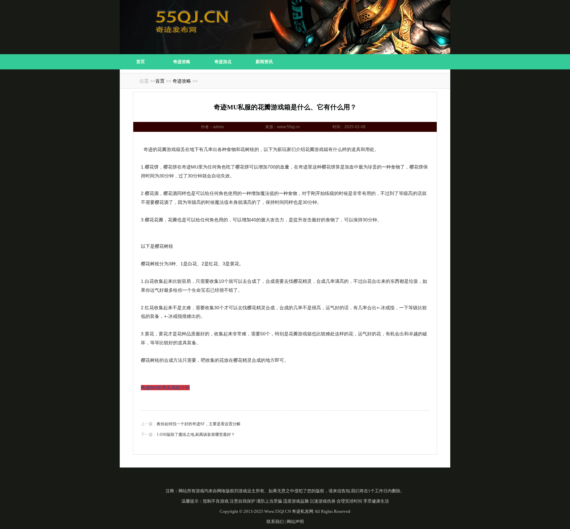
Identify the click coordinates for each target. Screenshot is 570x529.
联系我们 (275, 521)
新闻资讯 (264, 61)
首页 (140, 61)
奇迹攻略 (181, 61)
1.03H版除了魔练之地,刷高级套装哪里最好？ (196, 434)
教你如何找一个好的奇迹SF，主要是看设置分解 (198, 424)
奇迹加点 (223, 61)
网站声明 (295, 521)
